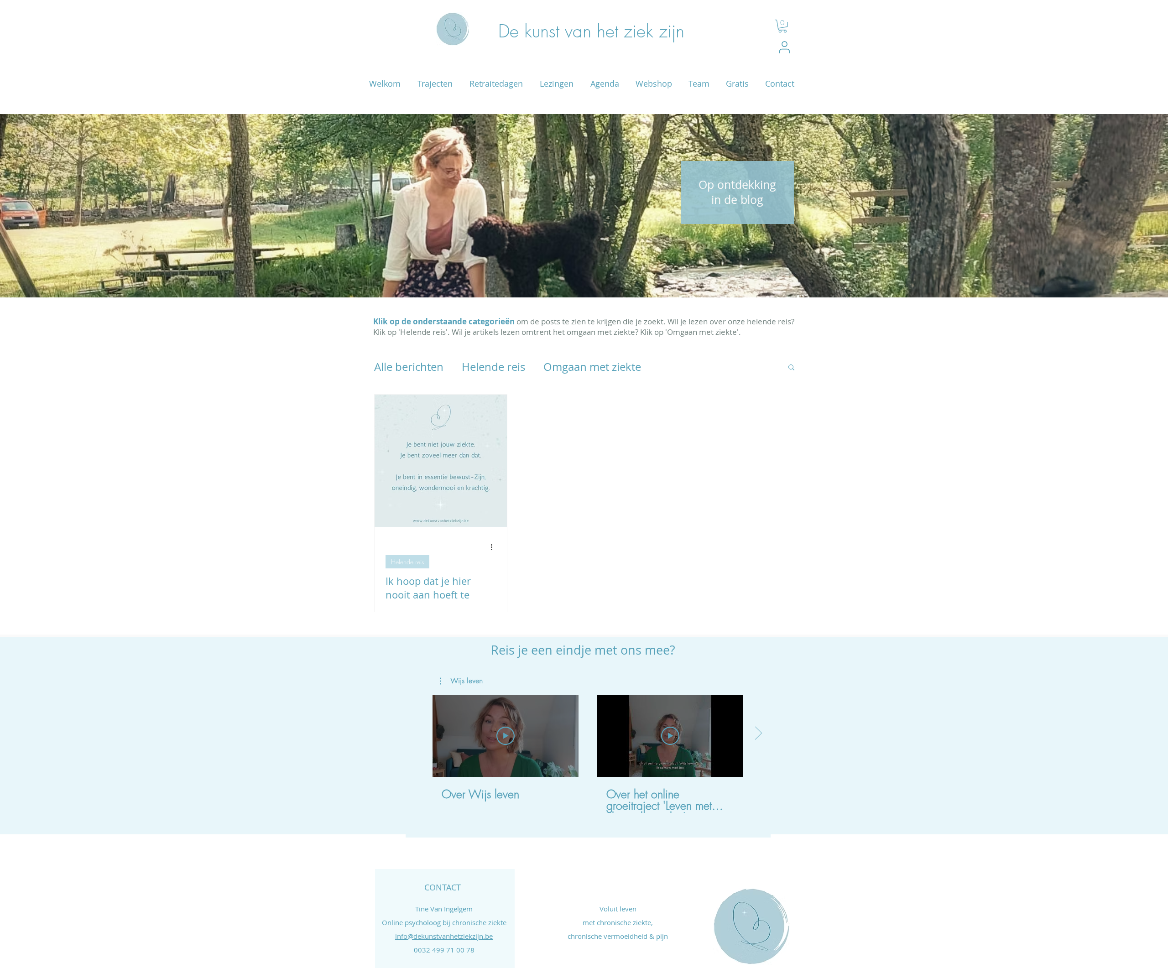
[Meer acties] (494, 547)
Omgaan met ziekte (592, 367)
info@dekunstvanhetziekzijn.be (444, 936)
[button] (782, 26)
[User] (784, 47)
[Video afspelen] (505, 736)
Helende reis (493, 367)
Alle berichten (408, 367)
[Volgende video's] (758, 734)
